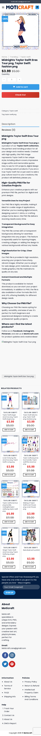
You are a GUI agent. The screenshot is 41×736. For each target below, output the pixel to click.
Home (4, 57)
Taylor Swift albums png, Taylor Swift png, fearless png (30, 417)
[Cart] (37, 7)
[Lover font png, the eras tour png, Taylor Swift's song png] (10, 444)
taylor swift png (10, 114)
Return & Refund (32, 685)
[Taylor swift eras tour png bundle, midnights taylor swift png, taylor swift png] (10, 489)
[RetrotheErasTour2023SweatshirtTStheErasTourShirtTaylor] (31, 536)
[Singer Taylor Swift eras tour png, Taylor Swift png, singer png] (10, 536)
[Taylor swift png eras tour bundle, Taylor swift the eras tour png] (31, 444)
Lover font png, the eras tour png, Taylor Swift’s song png (10, 460)
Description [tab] (8, 124)
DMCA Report (10, 723)
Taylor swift (25, 57)
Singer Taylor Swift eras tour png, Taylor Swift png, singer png (10, 553)
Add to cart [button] (9, 430)
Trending (14, 57)
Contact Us (9, 715)
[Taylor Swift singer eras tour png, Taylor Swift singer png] (10, 401)
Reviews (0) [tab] (8, 129)
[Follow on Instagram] (12, 655)
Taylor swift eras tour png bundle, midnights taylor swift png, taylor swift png (10, 507)
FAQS (6, 692)
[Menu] (3, 7)
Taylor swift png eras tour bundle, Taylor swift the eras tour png (30, 461)
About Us (8, 681)
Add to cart (22, 87)
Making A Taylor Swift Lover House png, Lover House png (29, 506)
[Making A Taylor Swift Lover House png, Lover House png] (31, 489)
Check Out (20, 95)
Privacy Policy (31, 681)
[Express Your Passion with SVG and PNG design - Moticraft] (19, 7)
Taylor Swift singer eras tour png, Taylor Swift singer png (10, 417)
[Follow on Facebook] (5, 655)
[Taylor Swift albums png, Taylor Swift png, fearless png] (31, 401)
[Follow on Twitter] (5, 664)
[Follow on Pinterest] (12, 664)
